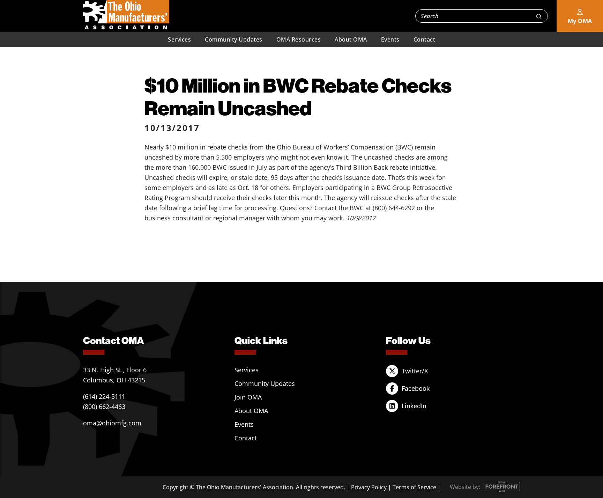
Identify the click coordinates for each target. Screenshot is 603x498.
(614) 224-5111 (104, 396)
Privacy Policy (369, 487)
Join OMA (248, 397)
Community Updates (233, 39)
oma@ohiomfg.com (112, 423)
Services (179, 39)
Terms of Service (414, 487)
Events (390, 39)
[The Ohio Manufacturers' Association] (126, 15)
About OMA (351, 39)
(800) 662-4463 (104, 406)
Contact (425, 39)
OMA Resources (298, 39)
